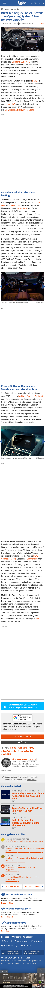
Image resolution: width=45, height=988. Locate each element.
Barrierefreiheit (20, 963)
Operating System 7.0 (21, 62)
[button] (43, 3)
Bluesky (29, 937)
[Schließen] (41, 970)
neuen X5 (9, 104)
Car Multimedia (9, 751)
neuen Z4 (15, 205)
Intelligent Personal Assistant (30, 396)
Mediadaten (22, 961)
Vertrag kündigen (7, 963)
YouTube (27, 945)
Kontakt (13, 961)
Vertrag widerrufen (34, 961)
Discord (17, 937)
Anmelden (35, 3)
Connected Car (26, 751)
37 (15, 813)
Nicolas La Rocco (19, 759)
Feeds (6, 937)
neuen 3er (21, 208)
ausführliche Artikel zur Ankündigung (20, 110)
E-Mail (31, 759)
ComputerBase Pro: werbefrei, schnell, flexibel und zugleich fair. (21, 778)
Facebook (8, 941)
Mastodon (8, 945)
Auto (37, 618)
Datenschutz (31, 963)
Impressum (5, 961)
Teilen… (23, 742)
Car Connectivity (26, 748)
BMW (34, 81)
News (7, 9)
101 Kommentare (23, 736)
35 (15, 828)
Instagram (38, 941)
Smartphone (32, 559)
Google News (22, 941)
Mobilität (15, 9)
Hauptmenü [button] (4, 3)
